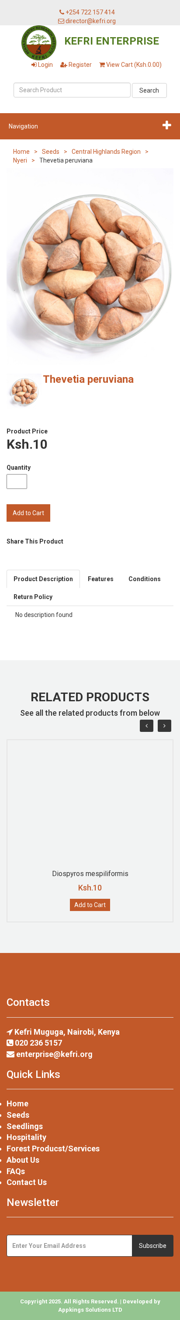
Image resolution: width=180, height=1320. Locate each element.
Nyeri (20, 160)
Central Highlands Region (106, 151)
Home (21, 151)
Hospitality (26, 1137)
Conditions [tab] (144, 578)
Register (79, 64)
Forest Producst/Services (53, 1148)
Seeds (50, 151)
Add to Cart (90, 904)
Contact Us (27, 1182)
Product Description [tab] (43, 578)
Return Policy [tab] (33, 596)
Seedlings (25, 1126)
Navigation (23, 126)
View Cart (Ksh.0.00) (133, 64)
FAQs (16, 1171)
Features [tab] (101, 578)
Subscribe (152, 1245)
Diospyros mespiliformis (90, 874)
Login (45, 64)
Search (149, 90)
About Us (23, 1159)
